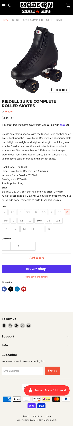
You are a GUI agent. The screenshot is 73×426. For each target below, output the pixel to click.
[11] (49, 224)
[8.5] (6, 224)
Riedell (9, 111)
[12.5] (15, 233)
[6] (36, 216)
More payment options (37, 276)
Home (5, 20)
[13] (24, 233)
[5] (20, 216)
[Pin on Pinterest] (23, 289)
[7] (52, 216)
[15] (41, 233)
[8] (67, 216)
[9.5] (21, 224)
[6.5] (44, 216)
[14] (33, 233)
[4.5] (12, 216)
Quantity (6, 239)
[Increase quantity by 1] (31, 246)
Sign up (52, 370)
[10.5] (39, 224)
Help (48, 416)
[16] (49, 233)
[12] (6, 233)
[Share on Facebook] (4, 289)
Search (25, 416)
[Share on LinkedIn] (17, 289)
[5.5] (28, 216)
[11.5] (58, 224)
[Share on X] (10, 289)
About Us (37, 416)
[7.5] (59, 216)
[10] (30, 224)
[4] (5, 216)
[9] (14, 224)
